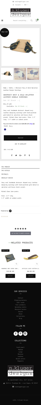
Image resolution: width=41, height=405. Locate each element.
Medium (20, 349)
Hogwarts (20, 361)
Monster (20, 354)
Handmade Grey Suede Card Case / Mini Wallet (15, 268)
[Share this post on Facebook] (11, 155)
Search (20, 311)
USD (25, 4)
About (20, 314)
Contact (20, 298)
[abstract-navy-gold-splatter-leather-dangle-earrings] (7, 74)
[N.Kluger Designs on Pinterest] (20, 334)
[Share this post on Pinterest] (24, 155)
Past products (20, 305)
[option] (20, 47)
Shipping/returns (20, 300)
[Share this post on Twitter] (16, 155)
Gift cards (20, 302)
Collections (20, 316)
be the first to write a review (20, 233)
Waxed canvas (20, 358)
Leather (20, 356)
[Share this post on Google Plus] (20, 155)
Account (18, 4)
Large (20, 352)
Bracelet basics (20, 309)
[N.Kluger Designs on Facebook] (16, 334)
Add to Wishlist (20, 144)
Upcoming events (20, 307)
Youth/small (20, 347)
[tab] (20, 166)
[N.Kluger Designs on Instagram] (25, 334)
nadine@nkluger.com (22, 1)
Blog (20, 318)
